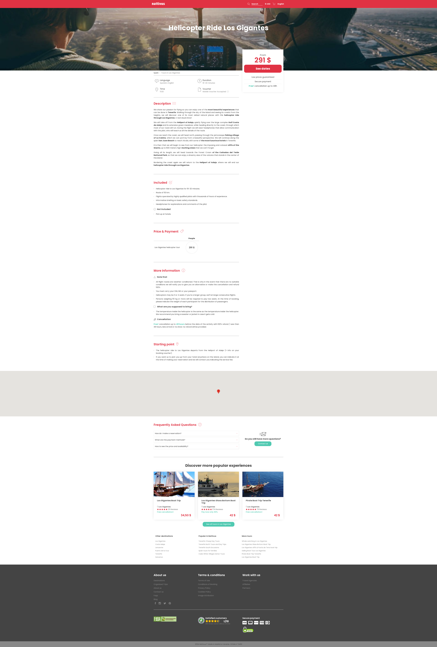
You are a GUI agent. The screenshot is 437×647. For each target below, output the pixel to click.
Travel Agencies (249, 580)
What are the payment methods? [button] (170, 440)
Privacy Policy (204, 588)
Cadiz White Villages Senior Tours (212, 554)
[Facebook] (155, 603)
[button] (255, 4)
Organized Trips (161, 584)
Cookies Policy (204, 591)
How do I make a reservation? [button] (168, 433)
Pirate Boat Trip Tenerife (251, 554)
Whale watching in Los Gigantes (254, 541)
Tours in (170, 73)
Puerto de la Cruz (162, 551)
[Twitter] (165, 603)
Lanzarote (159, 547)
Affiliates (246, 584)
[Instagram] (160, 603)
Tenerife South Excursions (209, 547)
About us (157, 588)
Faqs (156, 595)
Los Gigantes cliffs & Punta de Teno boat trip (259, 547)
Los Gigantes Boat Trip (250, 557)
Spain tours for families (208, 551)
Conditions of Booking (207, 584)
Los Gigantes (160, 541)
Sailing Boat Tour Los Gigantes (254, 551)
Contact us (263, 443)
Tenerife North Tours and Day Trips (212, 544)
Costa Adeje (160, 544)
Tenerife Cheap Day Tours (209, 541)
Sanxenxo (159, 557)
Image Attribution (206, 595)
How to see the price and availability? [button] (171, 446)
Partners (246, 588)
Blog (156, 599)
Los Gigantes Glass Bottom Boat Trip (256, 544)
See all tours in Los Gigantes (218, 524)
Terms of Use (204, 580)
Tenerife (158, 554)
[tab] (196, 433)
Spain (156, 73)
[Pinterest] (170, 603)
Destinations (159, 580)
